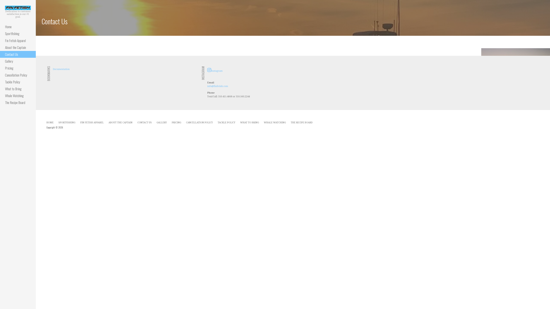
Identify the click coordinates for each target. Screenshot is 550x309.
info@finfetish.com (217, 86)
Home (8, 26)
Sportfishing (12, 33)
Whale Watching (14, 95)
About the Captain (15, 47)
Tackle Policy (12, 81)
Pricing (9, 68)
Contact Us (11, 54)
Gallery (9, 61)
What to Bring (13, 88)
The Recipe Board (15, 102)
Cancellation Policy (16, 75)
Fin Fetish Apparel (15, 40)
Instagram (217, 71)
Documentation (61, 69)
